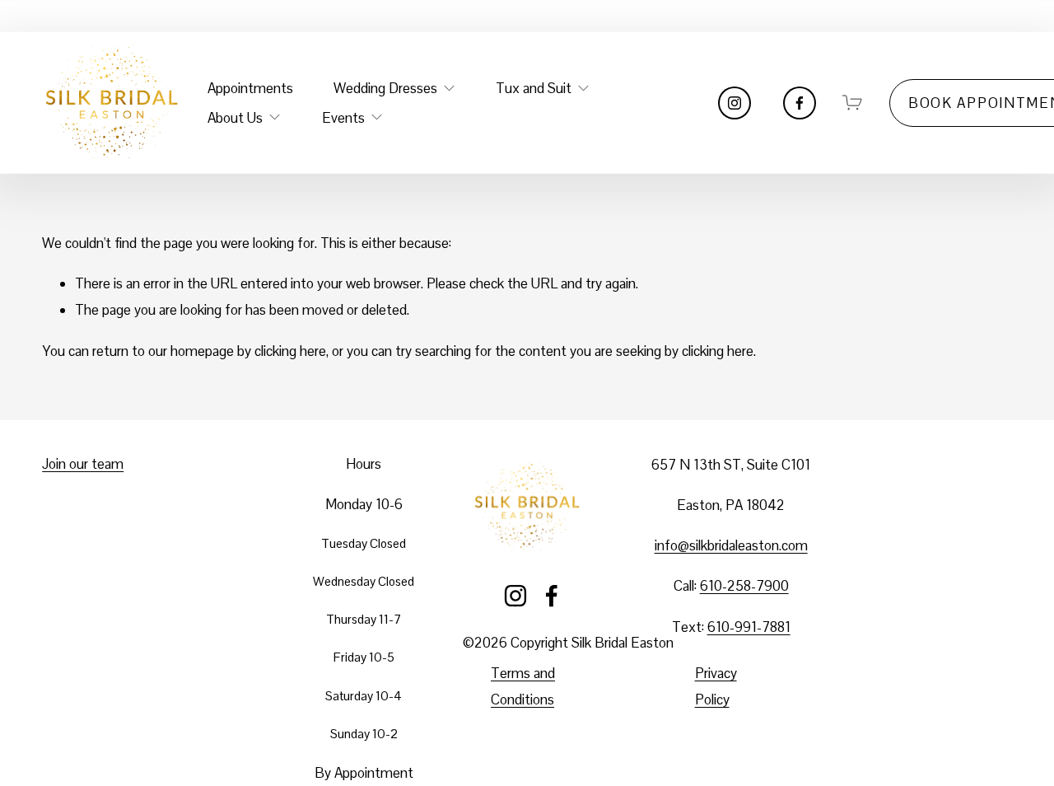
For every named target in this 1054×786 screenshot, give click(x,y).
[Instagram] (734, 103)
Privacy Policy (716, 686)
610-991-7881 (748, 627)
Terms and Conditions (523, 686)
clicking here (290, 351)
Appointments (250, 88)
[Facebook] (799, 103)
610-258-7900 (744, 586)
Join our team (83, 464)
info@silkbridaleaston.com (731, 545)
